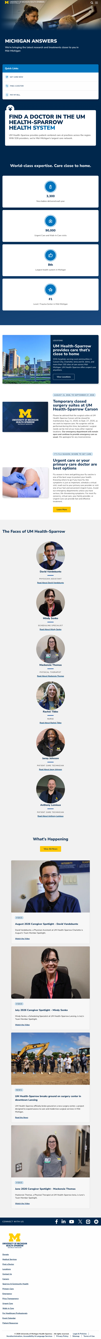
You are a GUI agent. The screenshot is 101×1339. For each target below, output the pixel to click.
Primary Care (8, 1289)
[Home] (24, 3)
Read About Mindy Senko (50, 629)
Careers (5, 1279)
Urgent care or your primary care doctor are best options (75, 464)
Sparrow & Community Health (15, 1284)
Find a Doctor (8, 1264)
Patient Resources (10, 1323)
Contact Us (7, 1274)
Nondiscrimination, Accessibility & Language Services (29, 1336)
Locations (6, 1269)
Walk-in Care (8, 1308)
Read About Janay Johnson (50, 769)
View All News (50, 849)
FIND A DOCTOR (17, 86)
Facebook (56, 1221)
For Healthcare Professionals (14, 1313)
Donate (5, 1254)
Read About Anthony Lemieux (50, 816)
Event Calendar (9, 1318)
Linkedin (63, 1221)
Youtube (71, 1221)
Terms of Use (89, 1336)
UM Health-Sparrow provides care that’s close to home (72, 350)
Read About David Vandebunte (50, 582)
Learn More (62, 509)
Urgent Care (7, 1303)
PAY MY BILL (15, 95)
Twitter (80, 1221)
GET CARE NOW (16, 77)
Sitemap (75, 1336)
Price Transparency (10, 1298)
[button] (92, 3)
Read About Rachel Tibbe (50, 723)
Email (96, 1221)
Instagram (88, 1221)
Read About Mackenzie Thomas (50, 676)
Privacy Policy (62, 1336)
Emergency (7, 1293)
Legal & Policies (80, 1334)
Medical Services (9, 1259)
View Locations (64, 377)
